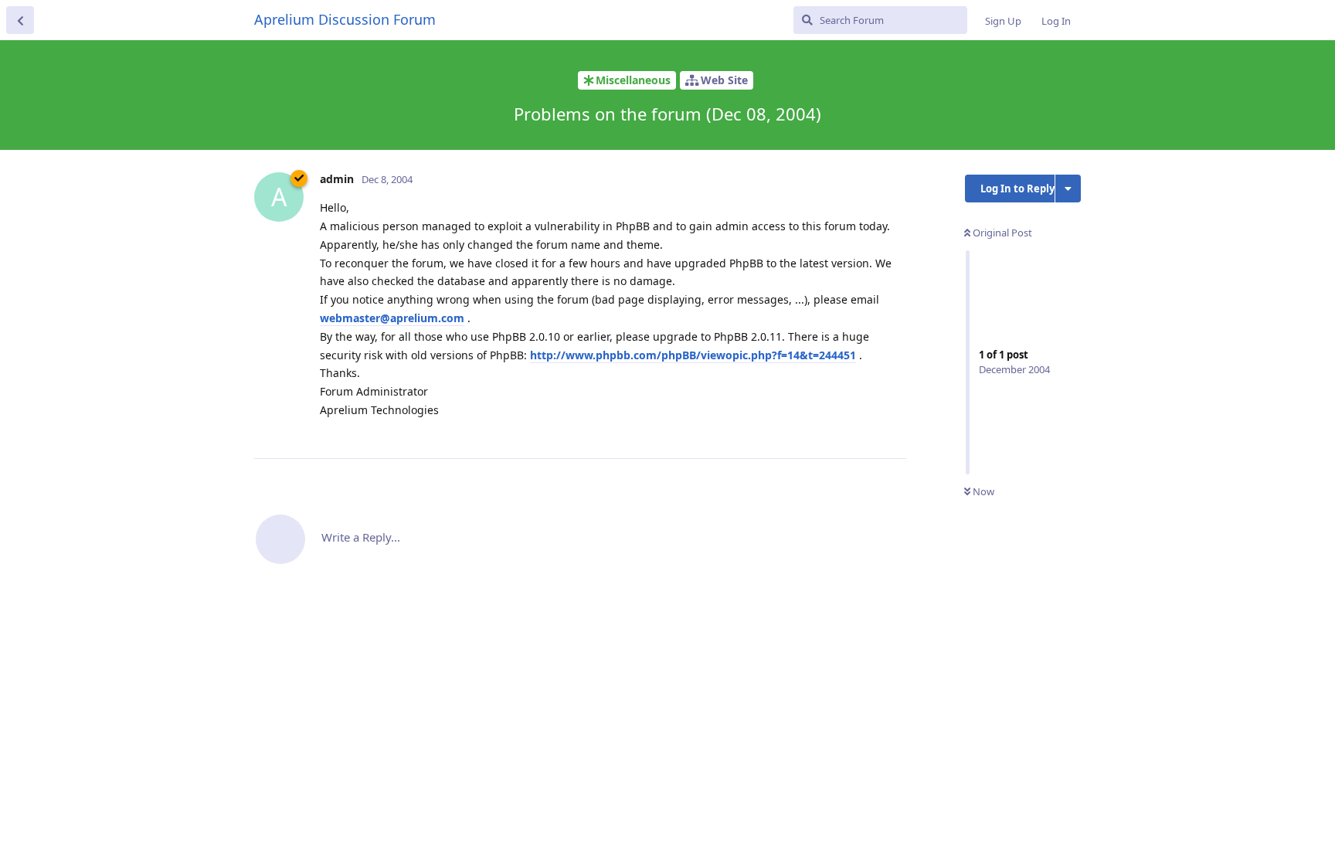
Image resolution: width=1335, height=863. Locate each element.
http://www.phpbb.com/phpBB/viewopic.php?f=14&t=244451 (693, 355)
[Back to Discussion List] (20, 20)
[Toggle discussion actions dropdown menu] (1068, 188)
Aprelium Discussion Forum (345, 19)
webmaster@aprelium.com (392, 318)
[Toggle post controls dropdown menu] (893, 429)
